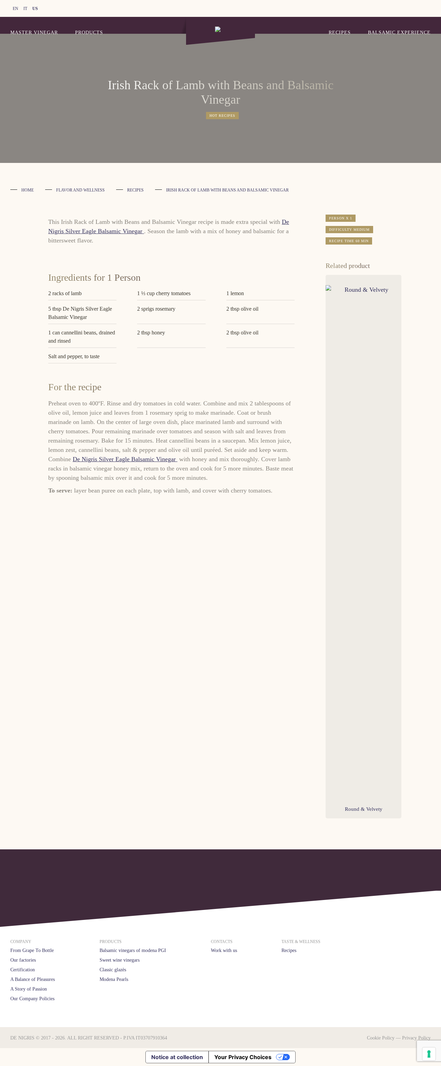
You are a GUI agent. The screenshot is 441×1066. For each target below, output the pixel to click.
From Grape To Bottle (32, 950)
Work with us (224, 950)
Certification (22, 969)
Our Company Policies (32, 998)
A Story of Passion (28, 989)
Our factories (23, 960)
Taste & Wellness (300, 941)
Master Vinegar (34, 32)
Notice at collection (177, 1057)
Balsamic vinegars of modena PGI (133, 950)
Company (20, 941)
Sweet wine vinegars (120, 960)
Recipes (340, 32)
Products (89, 32)
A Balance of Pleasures (32, 979)
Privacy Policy (416, 1038)
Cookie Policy (380, 1038)
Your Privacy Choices (242, 1057)
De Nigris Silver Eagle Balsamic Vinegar (125, 459)
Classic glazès (113, 969)
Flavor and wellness (80, 190)
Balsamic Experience (399, 32)
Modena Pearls (114, 979)
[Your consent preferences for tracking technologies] (428, 1053)
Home (27, 190)
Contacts (222, 941)
